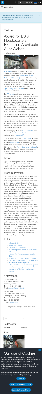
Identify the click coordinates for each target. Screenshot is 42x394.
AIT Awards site (14, 243)
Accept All (21, 379)
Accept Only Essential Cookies (21, 384)
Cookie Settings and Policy (21, 390)
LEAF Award (14, 143)
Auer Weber (8, 71)
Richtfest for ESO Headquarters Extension (22, 258)
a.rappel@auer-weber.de (16, 288)
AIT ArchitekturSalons (22, 133)
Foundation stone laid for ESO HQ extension (23, 260)
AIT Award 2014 (27, 131)
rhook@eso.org (13, 302)
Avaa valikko (8, 7)
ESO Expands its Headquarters (19, 262)
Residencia (27, 138)
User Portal (28, 2)
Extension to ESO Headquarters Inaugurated (23, 265)
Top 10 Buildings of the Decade (27, 147)
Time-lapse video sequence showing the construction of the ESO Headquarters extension (22, 269)
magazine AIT (19, 135)
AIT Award (10, 94)
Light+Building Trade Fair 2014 (14, 89)
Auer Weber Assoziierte (16, 245)
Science (20, 2)
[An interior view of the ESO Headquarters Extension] (21, 62)
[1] (5, 109)
